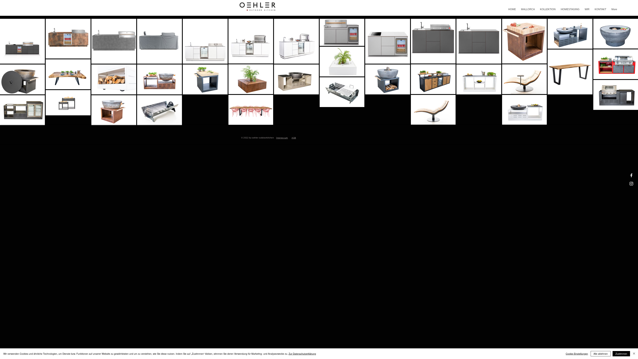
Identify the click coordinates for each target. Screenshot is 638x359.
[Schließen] (634, 353)
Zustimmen (621, 353)
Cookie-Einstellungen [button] (577, 353)
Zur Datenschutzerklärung (302, 353)
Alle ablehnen (600, 353)
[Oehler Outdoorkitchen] (631, 175)
